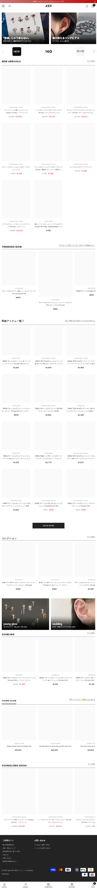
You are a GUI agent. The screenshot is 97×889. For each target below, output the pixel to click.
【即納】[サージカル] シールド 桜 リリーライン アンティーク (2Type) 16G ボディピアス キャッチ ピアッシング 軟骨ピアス (16, 362)
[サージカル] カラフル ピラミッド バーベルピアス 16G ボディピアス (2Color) (55, 303)
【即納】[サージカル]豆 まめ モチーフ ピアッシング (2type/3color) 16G (48, 504)
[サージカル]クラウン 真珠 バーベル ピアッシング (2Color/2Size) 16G (19, 292)
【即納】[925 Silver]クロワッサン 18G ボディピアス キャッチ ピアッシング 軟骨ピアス (80, 409)
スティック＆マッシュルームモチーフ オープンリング (16, 168)
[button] (94, 51)
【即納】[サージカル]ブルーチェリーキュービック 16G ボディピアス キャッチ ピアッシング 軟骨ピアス (16, 457)
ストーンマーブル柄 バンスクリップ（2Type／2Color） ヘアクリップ (16, 111)
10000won (49, 221)
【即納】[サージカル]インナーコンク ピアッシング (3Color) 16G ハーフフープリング (19, 679)
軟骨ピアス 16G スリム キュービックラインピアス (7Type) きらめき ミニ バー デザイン (55, 583)
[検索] (10, 6)
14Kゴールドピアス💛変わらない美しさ (82, 699)
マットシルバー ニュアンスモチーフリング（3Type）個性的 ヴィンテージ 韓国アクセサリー (48, 168)
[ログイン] (87, 6)
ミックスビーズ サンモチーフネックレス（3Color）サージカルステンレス (48, 111)
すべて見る (91, 764)
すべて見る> (91, 61)
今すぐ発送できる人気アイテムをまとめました (80, 321)
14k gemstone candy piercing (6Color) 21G (55, 746)
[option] (17, 51)
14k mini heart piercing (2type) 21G (19, 746)
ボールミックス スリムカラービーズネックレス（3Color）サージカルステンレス (81, 111)
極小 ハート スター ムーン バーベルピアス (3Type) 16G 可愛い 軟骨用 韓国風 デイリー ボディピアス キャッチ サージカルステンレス (48, 225)
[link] (25, 885)
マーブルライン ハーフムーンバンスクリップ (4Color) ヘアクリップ (16, 225)
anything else (16, 501)
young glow (19, 744)
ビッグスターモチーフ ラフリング (81, 167)
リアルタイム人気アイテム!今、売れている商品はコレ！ (77, 245)
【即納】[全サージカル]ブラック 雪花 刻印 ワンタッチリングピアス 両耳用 (48, 409)
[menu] (3, 6)
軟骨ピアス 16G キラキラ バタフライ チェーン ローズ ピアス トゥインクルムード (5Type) (19, 583)
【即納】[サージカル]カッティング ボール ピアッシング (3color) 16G (81, 504)
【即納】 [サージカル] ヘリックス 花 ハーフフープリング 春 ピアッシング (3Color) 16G (55, 679)
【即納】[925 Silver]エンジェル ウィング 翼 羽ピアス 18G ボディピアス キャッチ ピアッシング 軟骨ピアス (48, 362)
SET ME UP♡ (19, 580)
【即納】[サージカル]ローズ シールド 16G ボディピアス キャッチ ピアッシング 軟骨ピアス (16, 504)
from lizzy (16, 358)
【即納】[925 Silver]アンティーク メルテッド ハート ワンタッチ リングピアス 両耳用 (81, 362)
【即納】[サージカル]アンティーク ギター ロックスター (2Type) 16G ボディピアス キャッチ (16, 409)
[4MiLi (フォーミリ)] (25, 28)
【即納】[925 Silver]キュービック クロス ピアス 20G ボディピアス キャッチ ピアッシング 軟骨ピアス (81, 457)
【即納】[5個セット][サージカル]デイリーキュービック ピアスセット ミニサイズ (48, 457)
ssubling (80, 406)
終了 (95, 1)
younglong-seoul (16, 107)
